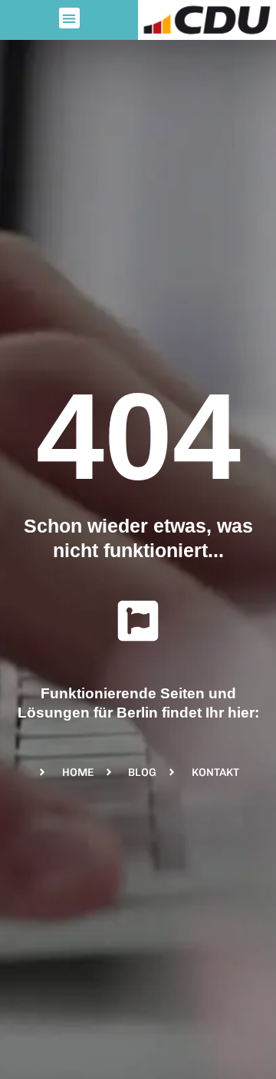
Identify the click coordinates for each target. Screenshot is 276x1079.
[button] (69, 18)
